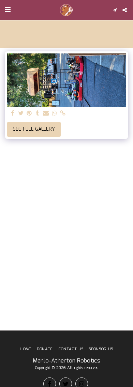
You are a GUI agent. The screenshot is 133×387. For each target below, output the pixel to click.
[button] (7, 10)
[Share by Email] (46, 113)
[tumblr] (38, 113)
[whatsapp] (54, 113)
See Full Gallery (34, 129)
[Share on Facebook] (13, 113)
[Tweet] (21, 113)
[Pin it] (29, 113)
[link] (63, 113)
